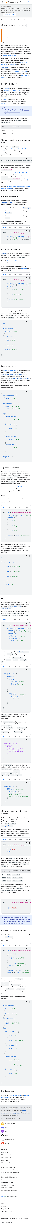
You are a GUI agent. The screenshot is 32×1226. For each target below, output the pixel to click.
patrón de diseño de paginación (18, 919)
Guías (4, 21)
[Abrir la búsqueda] (20, 2)
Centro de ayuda (5, 1152)
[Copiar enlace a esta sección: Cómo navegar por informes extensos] (11, 814)
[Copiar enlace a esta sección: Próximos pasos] (17, 1091)
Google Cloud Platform (7, 1209)
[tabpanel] (16, 236)
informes (6, 88)
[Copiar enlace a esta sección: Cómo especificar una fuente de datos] (8, 143)
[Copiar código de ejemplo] (29, 158)
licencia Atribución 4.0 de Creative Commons (19, 1108)
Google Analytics (22, 19)
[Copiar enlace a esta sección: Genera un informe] (19, 197)
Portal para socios (6, 1179)
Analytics (16, 2)
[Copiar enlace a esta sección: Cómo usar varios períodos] (27, 931)
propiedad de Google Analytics (12, 90)
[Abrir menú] (2, 2)
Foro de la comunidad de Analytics (10, 1172)
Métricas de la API (12, 261)
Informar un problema (7, 1162)
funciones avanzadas (21, 71)
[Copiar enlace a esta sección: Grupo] (6, 496)
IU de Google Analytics (9, 55)
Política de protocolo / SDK (8, 1187)
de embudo (12, 64)
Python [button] (21, 227)
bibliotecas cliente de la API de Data (18, 173)
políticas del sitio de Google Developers (10, 1113)
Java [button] (10, 227)
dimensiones (7, 472)
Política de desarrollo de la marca (9, 1190)
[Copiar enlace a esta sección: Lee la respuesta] (17, 366)
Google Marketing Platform (8, 1182)
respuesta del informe (9, 370)
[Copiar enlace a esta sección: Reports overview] (18, 84)
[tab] (4, 227)
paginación (4, 103)
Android (3, 1201)
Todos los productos (6, 1211)
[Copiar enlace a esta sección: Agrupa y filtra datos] (21, 468)
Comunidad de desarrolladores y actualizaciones (13, 1170)
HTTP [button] (4, 227)
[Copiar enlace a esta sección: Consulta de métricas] (22, 250)
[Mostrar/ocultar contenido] (11, 30)
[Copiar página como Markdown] (22, 25)
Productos (13, 19)
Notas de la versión (6, 1157)
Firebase (3, 1206)
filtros (5, 99)
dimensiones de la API (15, 487)
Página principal (5, 19)
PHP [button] (15, 227)
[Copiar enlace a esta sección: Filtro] (6, 599)
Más (27, 227)
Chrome (3, 1203)
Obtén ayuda (4, 1160)
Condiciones (4, 1218)
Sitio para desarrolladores (8, 1155)
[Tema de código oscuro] (26, 158)
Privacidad (12, 1218)
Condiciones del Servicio (7, 1185)
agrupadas (24, 268)
